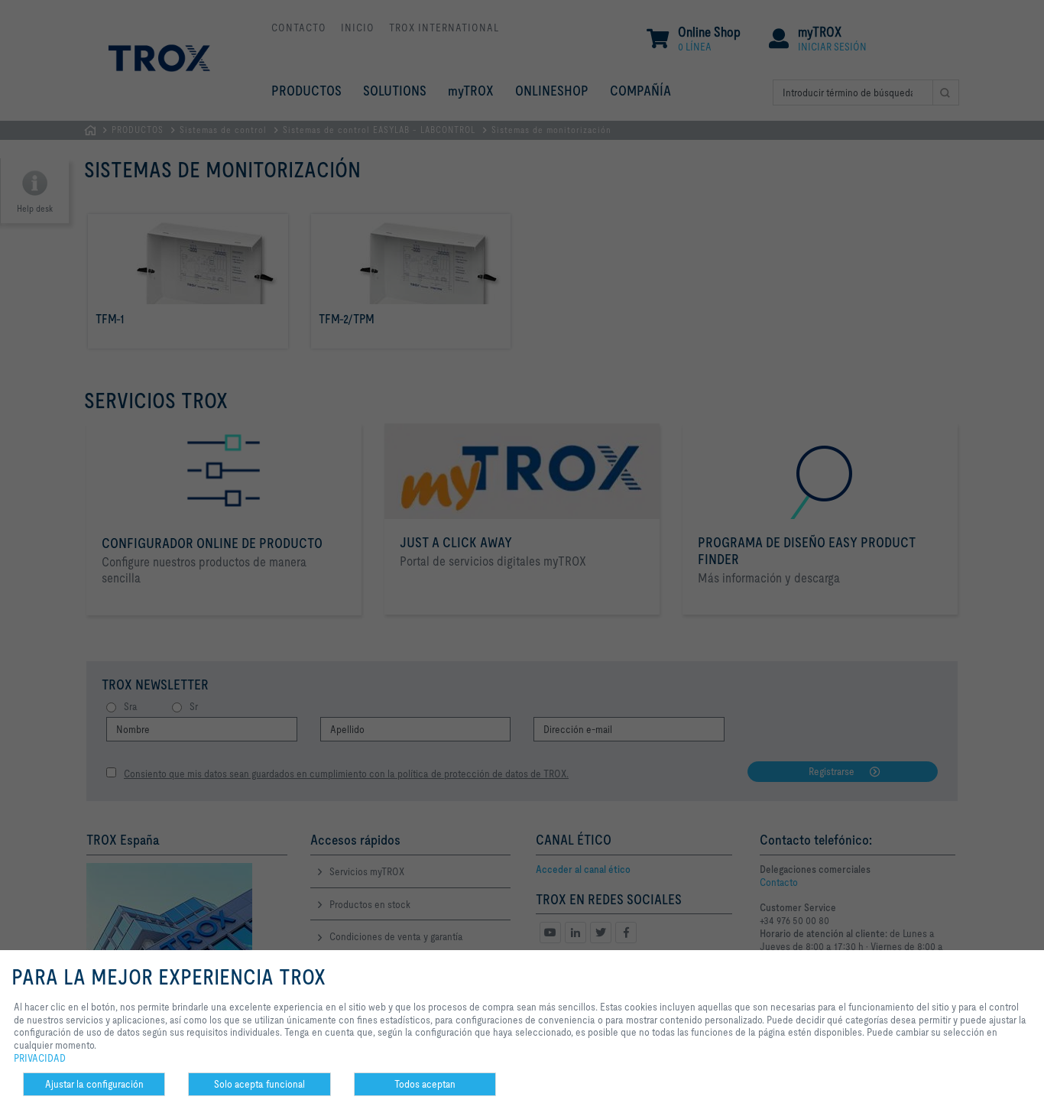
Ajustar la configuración (94, 1084)
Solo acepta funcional (259, 1084)
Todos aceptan (425, 1084)
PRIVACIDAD (40, 1058)
